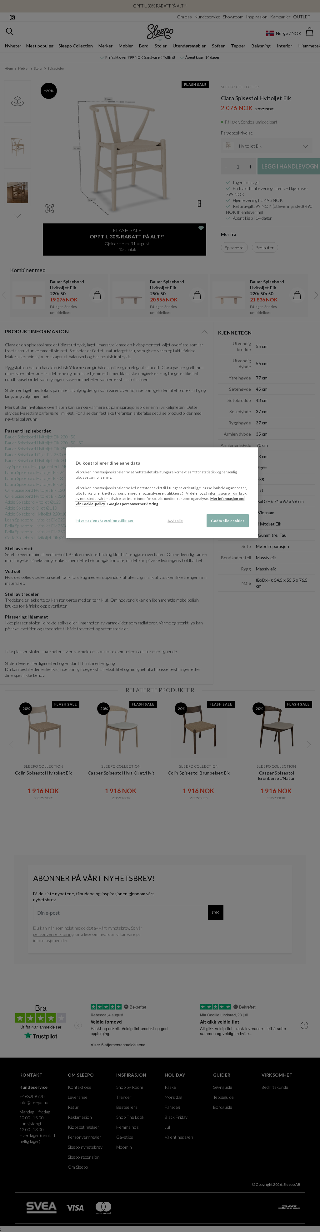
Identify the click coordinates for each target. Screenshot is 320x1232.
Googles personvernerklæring (132, 504)
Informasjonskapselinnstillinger (105, 520)
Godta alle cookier (227, 521)
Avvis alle (175, 521)
